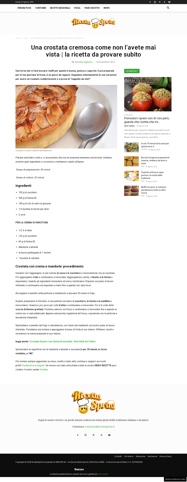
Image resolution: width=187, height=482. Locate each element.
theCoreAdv (103, 474)
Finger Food (24, 8)
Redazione (140, 456)
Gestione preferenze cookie (175, 479)
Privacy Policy (166, 456)
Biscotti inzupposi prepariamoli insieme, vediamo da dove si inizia (155, 160)
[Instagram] (155, 2)
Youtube (44, 369)
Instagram (39, 365)
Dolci (25, 38)
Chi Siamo (129, 456)
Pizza (77, 8)
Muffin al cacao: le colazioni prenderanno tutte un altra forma (153, 190)
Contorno (144, 149)
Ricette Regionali (60, 8)
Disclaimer (152, 456)
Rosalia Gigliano (83, 62)
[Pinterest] (159, 2)
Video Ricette (91, 8)
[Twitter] (164, 2)
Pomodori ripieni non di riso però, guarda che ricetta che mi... (146, 120)
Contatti (118, 456)
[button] (168, 8)
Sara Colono (129, 126)
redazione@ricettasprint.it (100, 426)
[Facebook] (150, 2)
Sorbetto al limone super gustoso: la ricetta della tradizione (152, 175)
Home (18, 38)
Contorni (40, 8)
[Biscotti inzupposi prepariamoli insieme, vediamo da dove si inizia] (131, 161)
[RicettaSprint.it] (93, 23)
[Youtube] (169, 2)
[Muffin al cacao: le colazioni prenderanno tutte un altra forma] (131, 191)
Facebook (27, 365)
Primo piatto (128, 115)
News (107, 8)
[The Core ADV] (79, 470)
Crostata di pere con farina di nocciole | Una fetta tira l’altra (62, 341)
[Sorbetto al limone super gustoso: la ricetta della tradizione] (131, 176)
